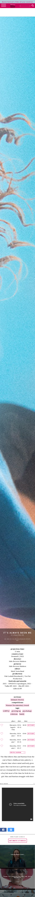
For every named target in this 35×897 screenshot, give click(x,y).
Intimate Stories (17, 700)
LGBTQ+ (6, 711)
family (21, 714)
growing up (16, 711)
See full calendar (15, 752)
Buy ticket (31, 725)
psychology (27, 711)
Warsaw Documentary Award (17, 705)
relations (14, 714)
